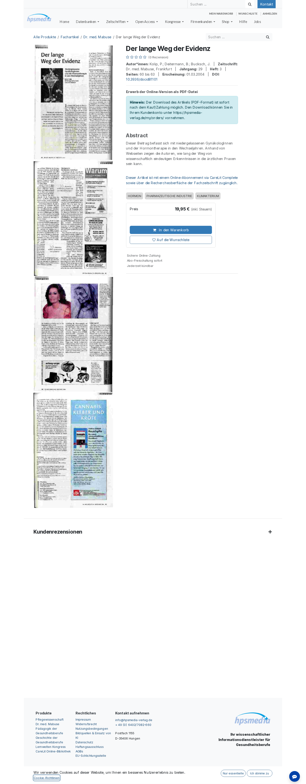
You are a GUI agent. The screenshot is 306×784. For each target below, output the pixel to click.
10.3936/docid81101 (141, 79)
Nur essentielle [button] (233, 773)
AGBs (79, 751)
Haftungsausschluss (90, 746)
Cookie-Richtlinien (47, 778)
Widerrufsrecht (86, 724)
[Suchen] (249, 4)
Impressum (83, 719)
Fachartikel (70, 37)
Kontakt (266, 4)
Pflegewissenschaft (49, 719)
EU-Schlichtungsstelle (91, 755)
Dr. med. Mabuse (97, 37)
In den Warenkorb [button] (173, 230)
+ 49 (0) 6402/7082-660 (133, 724)
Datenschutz (84, 742)
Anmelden (270, 13)
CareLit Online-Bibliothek (53, 751)
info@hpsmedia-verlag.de (133, 720)
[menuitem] (64, 21)
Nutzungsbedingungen (92, 728)
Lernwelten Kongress (51, 746)
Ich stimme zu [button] (259, 773)
